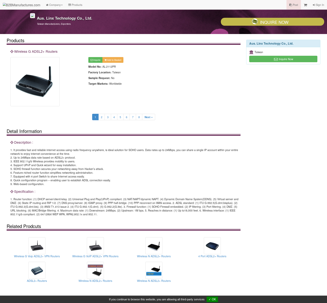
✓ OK (212, 299)
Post (295, 5)
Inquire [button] (96, 59)
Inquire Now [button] (285, 59)
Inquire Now (274, 22)
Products (76, 5)
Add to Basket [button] (114, 59)
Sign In (319, 5)
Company (54, 5)
